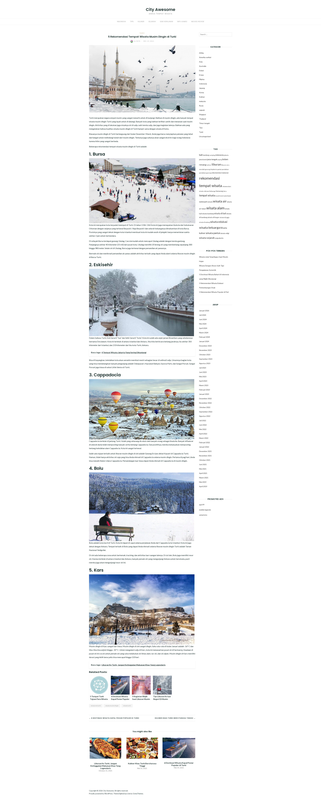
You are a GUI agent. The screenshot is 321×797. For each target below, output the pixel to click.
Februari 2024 (204, 337)
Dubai (201, 70)
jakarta (226, 155)
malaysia (202, 101)
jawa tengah (212, 159)
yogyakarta (219, 238)
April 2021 (203, 473)
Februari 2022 (204, 442)
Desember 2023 (205, 346)
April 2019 (203, 486)
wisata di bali (220, 213)
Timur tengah (204, 123)
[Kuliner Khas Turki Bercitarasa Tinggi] (142, 748)
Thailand (202, 119)
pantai (219, 169)
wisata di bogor (213, 217)
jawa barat (203, 159)
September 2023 (205, 359)
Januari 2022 (204, 447)
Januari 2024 (204, 341)
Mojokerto (213, 169)
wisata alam (215, 208)
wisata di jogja (224, 217)
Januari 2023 (204, 394)
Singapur (202, 114)
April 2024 (203, 328)
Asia (201, 62)
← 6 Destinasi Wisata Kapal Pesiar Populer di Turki (114, 718)
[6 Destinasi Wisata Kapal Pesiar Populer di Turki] (178, 747)
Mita (137, 41)
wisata (210, 202)
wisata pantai (213, 232)
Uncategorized (205, 136)
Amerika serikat (205, 57)
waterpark (203, 202)
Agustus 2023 (204, 363)
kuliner (209, 165)
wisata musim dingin (111, 705)
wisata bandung (208, 214)
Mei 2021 (202, 469)
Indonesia (121, 21)
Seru (225, 191)
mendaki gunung (204, 169)
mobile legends (205, 510)
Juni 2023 (203, 372)
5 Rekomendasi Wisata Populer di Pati (214, 292)
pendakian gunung (205, 173)
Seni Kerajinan (166, 21)
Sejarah (152, 21)
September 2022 (205, 412)
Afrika (201, 53)
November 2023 (205, 350)
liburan (216, 164)
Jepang (202, 88)
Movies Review (197, 21)
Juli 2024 (202, 315)
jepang (220, 159)
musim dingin (170, 118)
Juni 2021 (203, 464)
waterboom (227, 196)
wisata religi (224, 233)
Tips (132, 21)
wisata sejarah (207, 237)
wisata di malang (204, 222)
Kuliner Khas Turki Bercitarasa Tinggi (142, 764)
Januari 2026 (204, 311)
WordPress (108, 794)
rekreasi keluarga (209, 191)
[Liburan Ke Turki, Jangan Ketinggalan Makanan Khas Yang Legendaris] (105, 748)
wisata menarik (96, 705)
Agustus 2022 (204, 416)
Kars (105, 646)
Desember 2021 (205, 451)
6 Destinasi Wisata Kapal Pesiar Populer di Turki (179, 764)
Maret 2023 (203, 385)
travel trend (219, 196)
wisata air (220, 201)
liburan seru (225, 165)
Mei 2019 (202, 482)
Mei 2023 (202, 376)
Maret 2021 (203, 478)
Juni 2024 (203, 319)
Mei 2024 (202, 324)
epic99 (201, 505)
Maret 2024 (203, 333)
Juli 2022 (202, 420)
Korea (201, 92)
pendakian (225, 169)
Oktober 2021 (204, 460)
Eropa (201, 75)
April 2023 (203, 381)
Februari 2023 (204, 390)
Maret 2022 (203, 438)
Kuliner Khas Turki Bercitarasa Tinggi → (175, 718)
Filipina (201, 79)
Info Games (182, 21)
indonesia (220, 155)
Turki (142, 33)
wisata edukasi (218, 221)
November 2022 (205, 403)
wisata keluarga (209, 227)
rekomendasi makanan (220, 173)
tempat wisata (207, 195)
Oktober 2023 (204, 354)
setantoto (203, 515)
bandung (206, 155)
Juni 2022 (203, 425)
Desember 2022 (205, 398)
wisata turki (127, 705)
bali (200, 155)
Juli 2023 (202, 368)
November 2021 (205, 456)
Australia (202, 66)
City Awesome (160, 9)
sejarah (202, 110)
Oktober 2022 (204, 407)
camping (212, 155)
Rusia (201, 106)
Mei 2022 (202, 429)
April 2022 (203, 434)
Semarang (219, 191)
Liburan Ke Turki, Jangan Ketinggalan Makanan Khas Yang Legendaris (105, 765)
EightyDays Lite (124, 794)
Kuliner (141, 21)
